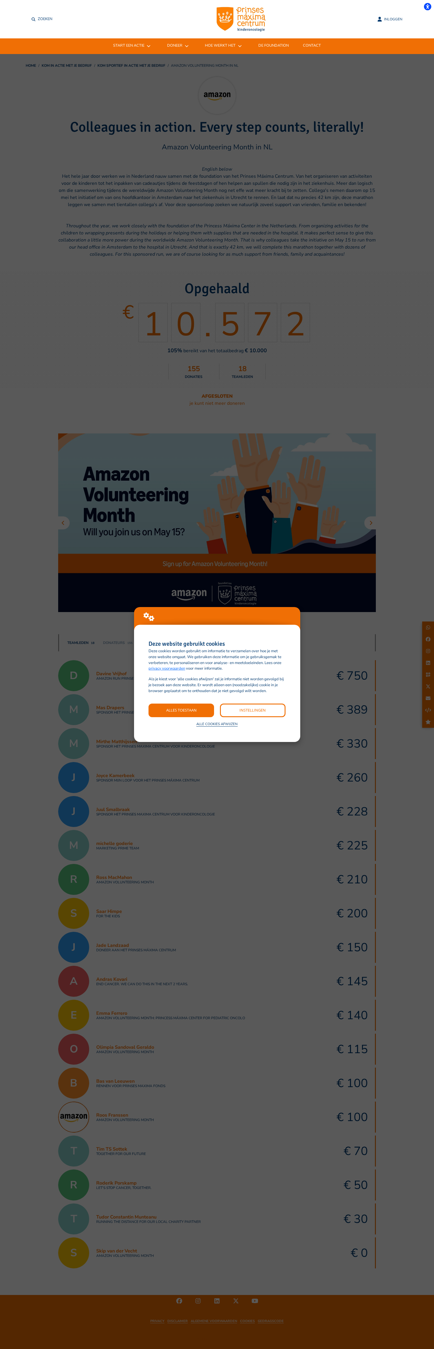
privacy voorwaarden (167, 668)
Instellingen (252, 710)
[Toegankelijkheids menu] (427, 6)
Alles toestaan (181, 710)
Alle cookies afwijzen (217, 724)
